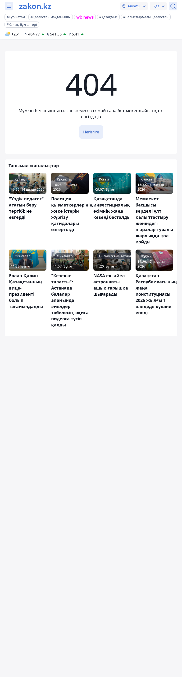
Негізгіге (91, 132)
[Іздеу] (173, 6)
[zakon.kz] (35, 6)
